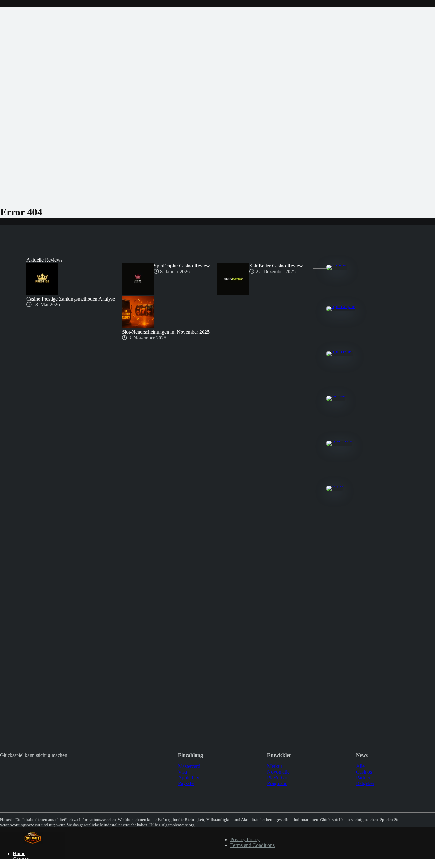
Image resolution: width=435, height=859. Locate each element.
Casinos (364, 772)
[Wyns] (334, 485)
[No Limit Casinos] (33, 842)
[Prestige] (336, 264)
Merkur (274, 766)
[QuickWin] (339, 440)
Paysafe (186, 783)
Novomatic (278, 772)
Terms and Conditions (252, 845)
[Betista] (335, 395)
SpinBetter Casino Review (276, 265)
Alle (360, 766)
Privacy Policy (245, 839)
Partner (363, 777)
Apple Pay (188, 777)
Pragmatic (277, 783)
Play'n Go (277, 777)
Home (19, 853)
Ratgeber (365, 783)
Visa (182, 772)
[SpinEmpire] (340, 306)
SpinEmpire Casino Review (182, 265)
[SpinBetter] (339, 351)
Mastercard (189, 766)
